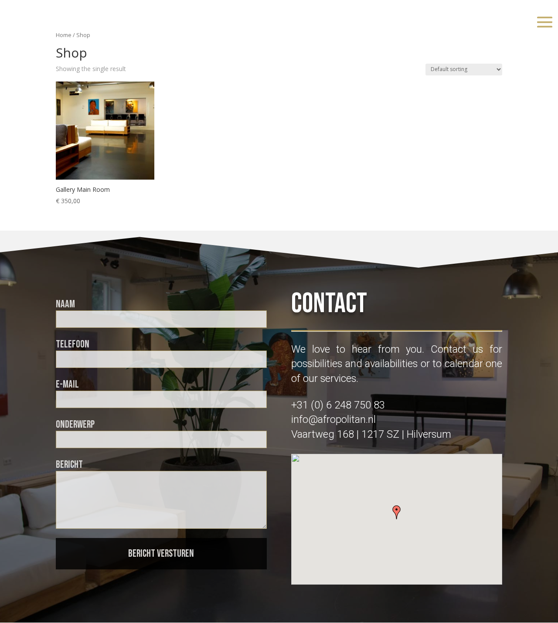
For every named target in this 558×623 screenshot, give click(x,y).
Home (63, 35)
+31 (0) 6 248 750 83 (338, 405)
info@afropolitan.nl (333, 419)
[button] (397, 512)
